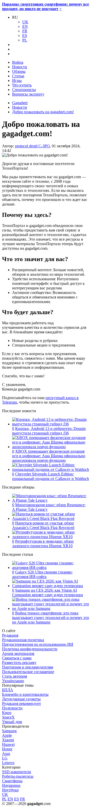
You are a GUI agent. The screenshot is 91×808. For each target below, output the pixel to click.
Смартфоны (12, 781)
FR (24, 31)
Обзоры (19, 71)
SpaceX (8, 717)
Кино (6, 712)
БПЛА (7, 690)
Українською (13, 681)
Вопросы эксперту (28, 94)
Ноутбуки (10, 790)
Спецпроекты (24, 89)
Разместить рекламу (19, 662)
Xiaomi (8, 740)
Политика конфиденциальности (29, 649)
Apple (7, 735)
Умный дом (12, 722)
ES (24, 35)
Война (17, 62)
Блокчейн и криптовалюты (25, 694)
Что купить (22, 85)
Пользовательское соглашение (28, 672)
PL (24, 40)
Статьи (18, 76)
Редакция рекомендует (21, 703)
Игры (17, 80)
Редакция (10, 635)
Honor (7, 749)
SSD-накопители (16, 772)
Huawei (8, 744)
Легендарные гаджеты (21, 699)
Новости (19, 67)
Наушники (11, 785)
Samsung (9, 731)
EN (25, 26)
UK (25, 22)
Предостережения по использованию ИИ (37, 644)
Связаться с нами (17, 658)
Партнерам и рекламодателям (27, 667)
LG (5, 758)
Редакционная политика (23, 640)
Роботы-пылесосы (17, 776)
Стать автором (14, 676)
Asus (6, 753)
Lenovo (8, 762)
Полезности (12, 708)
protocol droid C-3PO (32, 146)
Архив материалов (18, 653)
